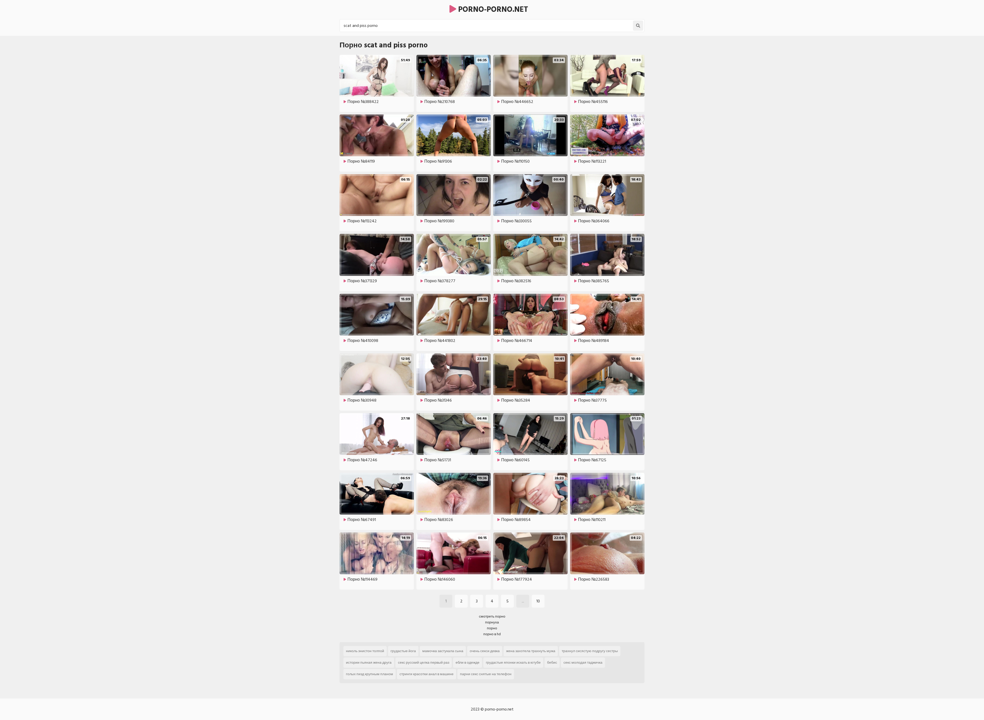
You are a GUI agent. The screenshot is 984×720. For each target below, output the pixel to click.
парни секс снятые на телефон (485, 674)
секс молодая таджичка (582, 662)
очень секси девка (485, 651)
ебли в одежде (467, 662)
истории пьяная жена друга (369, 662)
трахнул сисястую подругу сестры (590, 651)
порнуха (492, 622)
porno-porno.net (492, 9)
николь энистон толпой (365, 651)
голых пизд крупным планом (369, 674)
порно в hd (492, 634)
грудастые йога (403, 651)
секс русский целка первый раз (423, 662)
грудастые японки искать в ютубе (513, 662)
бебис (552, 662)
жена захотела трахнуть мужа (530, 651)
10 (538, 601)
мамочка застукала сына (442, 651)
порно (492, 628)
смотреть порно (492, 616)
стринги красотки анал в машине (426, 674)
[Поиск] (638, 25)
